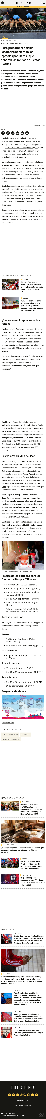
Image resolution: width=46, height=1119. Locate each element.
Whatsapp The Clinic (21, 1094)
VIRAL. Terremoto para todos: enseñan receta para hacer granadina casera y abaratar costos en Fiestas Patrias (32, 306)
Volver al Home (8, 722)
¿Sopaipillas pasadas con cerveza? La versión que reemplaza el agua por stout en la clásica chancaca (22, 850)
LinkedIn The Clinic (28, 1094)
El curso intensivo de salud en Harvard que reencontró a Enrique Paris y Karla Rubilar (28, 1032)
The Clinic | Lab (8, 845)
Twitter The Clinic (9, 1094)
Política (18, 1011)
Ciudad (17, 990)
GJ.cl (42, 1115)
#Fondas (25, 734)
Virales (25, 298)
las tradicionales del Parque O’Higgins (21, 148)
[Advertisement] (23, 249)
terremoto (6, 165)
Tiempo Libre (26, 875)
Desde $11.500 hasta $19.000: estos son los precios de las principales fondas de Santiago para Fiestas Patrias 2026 (31, 809)
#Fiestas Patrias (10, 734)
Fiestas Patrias (23, 141)
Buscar (40, 3)
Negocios (25, 802)
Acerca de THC (23, 1101)
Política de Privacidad (23, 1106)
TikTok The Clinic (32, 1094)
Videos (24, 859)
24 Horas (9, 342)
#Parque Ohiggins (11, 739)
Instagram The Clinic (17, 1094)
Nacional (4, 44)
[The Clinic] (4, 2)
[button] (3, 133)
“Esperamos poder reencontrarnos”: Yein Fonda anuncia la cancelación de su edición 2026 (32, 881)
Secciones (44, 3)
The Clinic (41, 126)
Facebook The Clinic (13, 1094)
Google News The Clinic (36, 1094)
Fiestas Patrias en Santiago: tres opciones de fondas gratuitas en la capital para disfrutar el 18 (32, 287)
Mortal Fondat (28, 474)
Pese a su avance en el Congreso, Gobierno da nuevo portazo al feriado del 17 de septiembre (31, 865)
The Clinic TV (24, 1094)
